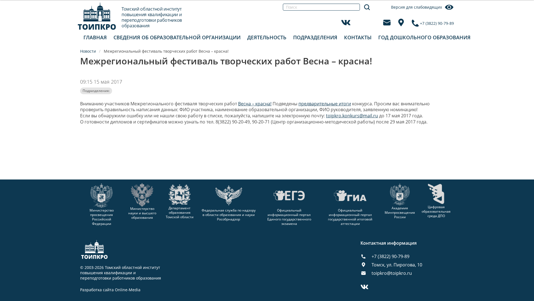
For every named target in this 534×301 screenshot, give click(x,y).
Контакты (358, 37)
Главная (95, 37)
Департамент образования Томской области (180, 212)
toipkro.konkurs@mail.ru (352, 116)
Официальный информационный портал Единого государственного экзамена (289, 217)
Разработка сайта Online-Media (110, 289)
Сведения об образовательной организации (177, 37)
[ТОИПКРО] (97, 16)
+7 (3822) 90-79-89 (437, 23)
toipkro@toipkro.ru (392, 273)
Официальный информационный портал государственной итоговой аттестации (350, 217)
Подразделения (315, 37)
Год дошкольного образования (424, 37)
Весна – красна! (254, 104)
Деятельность (266, 37)
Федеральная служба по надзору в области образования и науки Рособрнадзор (229, 215)
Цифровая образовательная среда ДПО (436, 211)
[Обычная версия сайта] (522, 11)
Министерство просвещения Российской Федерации (102, 217)
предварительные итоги (324, 104)
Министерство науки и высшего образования (142, 213)
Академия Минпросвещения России (400, 212)
